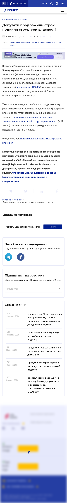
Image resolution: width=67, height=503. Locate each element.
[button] (4, 3)
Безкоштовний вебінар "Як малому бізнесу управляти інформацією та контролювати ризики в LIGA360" (43, 384)
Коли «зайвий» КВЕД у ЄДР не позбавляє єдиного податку (43, 336)
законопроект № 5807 (28, 87)
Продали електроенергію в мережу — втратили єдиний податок (43, 366)
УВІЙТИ (53, 227)
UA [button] (43, 3)
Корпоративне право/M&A (15, 19)
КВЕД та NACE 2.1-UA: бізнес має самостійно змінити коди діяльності (44, 351)
